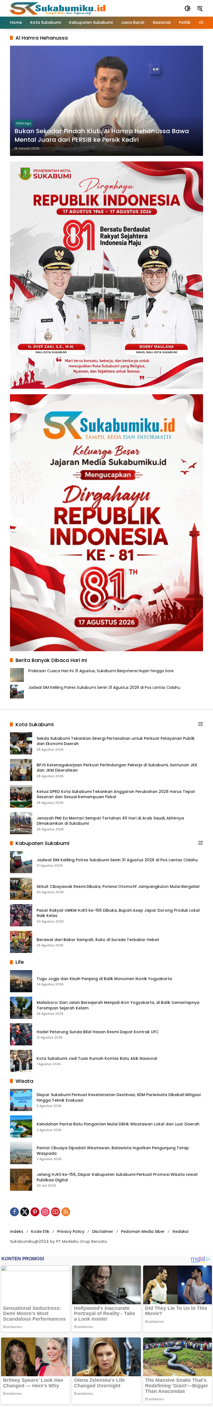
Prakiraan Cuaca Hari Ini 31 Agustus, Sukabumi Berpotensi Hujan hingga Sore (101, 671)
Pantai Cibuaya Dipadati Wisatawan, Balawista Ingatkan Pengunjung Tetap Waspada (113, 1150)
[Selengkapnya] (200, 723)
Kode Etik (40, 1231)
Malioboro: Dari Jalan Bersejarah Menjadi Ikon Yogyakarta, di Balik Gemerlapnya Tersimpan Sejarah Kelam (118, 1005)
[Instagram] (45, 1211)
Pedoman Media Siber (143, 1231)
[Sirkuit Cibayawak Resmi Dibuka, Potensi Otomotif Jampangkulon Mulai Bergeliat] (21, 889)
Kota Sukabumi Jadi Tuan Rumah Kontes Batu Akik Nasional (97, 1058)
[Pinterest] (35, 1211)
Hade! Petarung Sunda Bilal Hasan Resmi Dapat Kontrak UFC (98, 1032)
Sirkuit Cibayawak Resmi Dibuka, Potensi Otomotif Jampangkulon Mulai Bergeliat (118, 886)
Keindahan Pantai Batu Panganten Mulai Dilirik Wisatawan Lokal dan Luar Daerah (118, 1124)
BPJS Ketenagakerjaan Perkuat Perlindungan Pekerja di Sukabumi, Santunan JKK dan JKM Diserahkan (117, 767)
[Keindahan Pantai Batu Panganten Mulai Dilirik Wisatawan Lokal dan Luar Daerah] (21, 1126)
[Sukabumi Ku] (58, 8)
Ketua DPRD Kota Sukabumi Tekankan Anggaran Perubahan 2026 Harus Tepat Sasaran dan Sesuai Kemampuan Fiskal (116, 794)
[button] (187, 8)
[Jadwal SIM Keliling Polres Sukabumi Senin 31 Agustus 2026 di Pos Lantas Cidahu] (21, 862)
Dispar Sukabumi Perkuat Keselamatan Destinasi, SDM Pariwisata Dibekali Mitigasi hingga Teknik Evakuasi (119, 1097)
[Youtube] (55, 1211)
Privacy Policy (70, 1231)
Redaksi (180, 1231)
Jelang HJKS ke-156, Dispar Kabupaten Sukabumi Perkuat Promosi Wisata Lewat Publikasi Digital (117, 1177)
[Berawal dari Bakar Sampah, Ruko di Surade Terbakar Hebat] (21, 942)
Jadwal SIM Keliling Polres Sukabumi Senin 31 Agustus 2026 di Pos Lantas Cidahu (104, 687)
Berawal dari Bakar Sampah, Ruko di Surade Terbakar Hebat (98, 939)
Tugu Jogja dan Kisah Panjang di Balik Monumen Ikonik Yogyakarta (104, 978)
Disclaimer (102, 1231)
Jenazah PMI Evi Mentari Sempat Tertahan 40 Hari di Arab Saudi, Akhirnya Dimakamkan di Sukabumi (110, 821)
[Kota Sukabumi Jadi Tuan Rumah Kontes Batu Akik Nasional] (21, 1061)
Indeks (16, 1231)
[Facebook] (14, 1211)
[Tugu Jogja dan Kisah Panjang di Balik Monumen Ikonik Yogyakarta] (21, 981)
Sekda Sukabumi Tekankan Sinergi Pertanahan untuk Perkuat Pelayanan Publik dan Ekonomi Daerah (116, 741)
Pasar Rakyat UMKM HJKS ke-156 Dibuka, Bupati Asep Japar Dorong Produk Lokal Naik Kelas (118, 913)
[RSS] (65, 1211)
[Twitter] (24, 1211)
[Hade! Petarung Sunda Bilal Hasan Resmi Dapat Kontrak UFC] (21, 1034)
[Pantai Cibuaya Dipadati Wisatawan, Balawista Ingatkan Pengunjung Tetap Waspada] (21, 1153)
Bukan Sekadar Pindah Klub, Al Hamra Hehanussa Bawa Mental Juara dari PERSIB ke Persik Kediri (101, 135)
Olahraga (23, 123)
